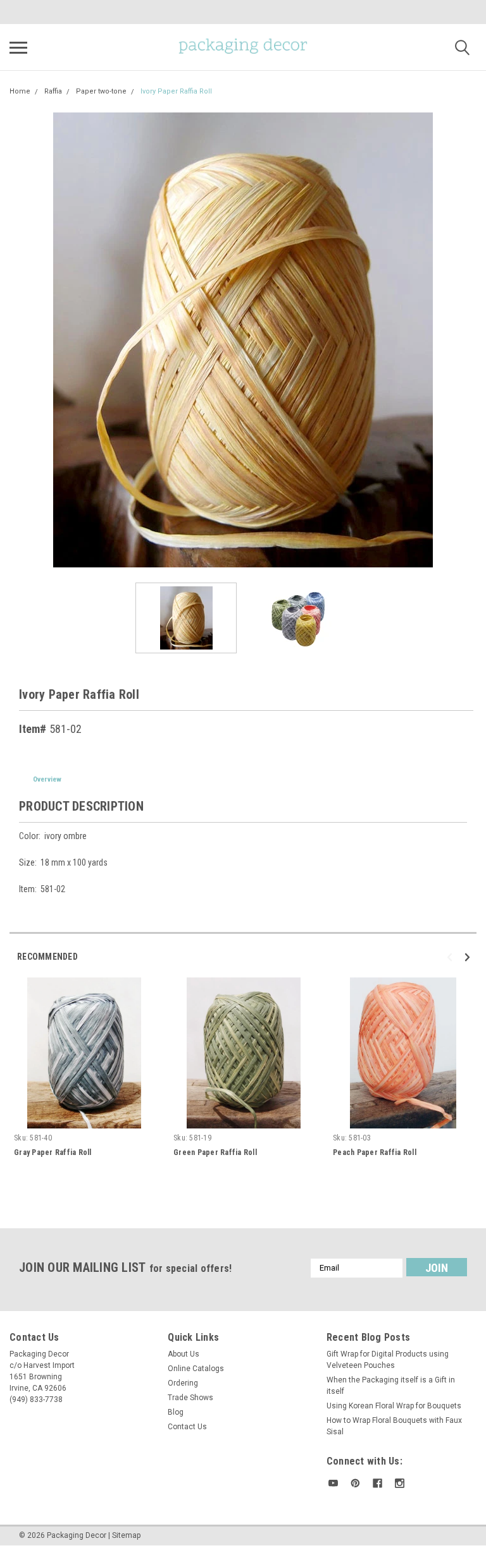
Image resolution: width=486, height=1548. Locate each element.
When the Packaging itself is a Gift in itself (391, 1386)
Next (467, 339)
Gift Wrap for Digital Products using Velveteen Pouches (388, 1360)
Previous (18, 339)
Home (19, 91)
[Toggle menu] (18, 47)
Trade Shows (190, 1397)
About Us (183, 1354)
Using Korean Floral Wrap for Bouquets (394, 1405)
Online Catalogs (196, 1368)
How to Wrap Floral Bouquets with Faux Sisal (394, 1426)
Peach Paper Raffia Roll (374, 1152)
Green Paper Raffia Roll (215, 1152)
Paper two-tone (101, 91)
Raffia (53, 91)
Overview (47, 779)
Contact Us (187, 1426)
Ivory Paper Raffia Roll (176, 91)
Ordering (183, 1383)
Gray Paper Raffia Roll (53, 1152)
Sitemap (126, 1535)
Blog (176, 1412)
